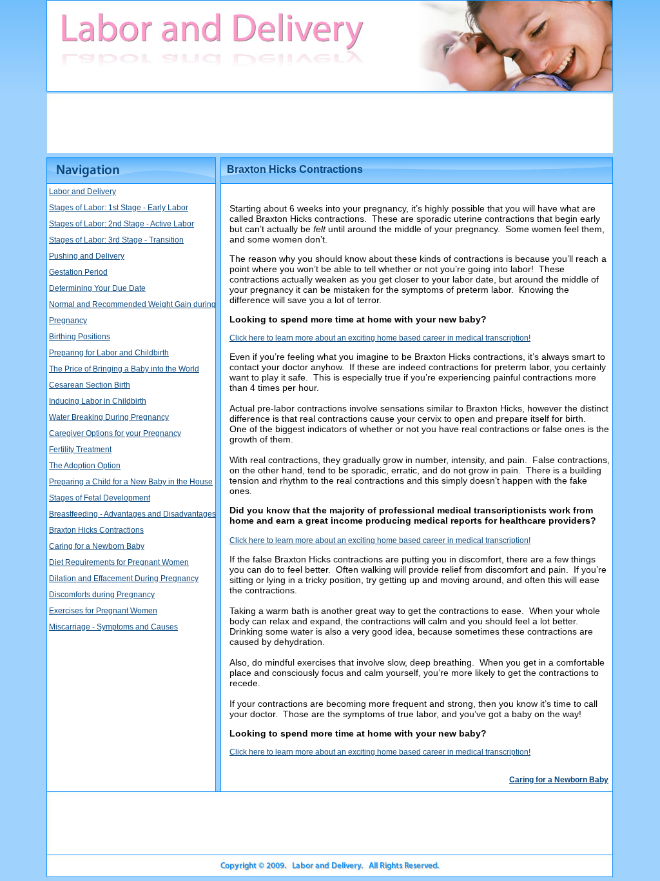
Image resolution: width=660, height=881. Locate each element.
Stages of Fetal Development (99, 497)
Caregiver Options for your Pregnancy (115, 433)
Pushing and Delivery (86, 256)
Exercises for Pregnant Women (103, 610)
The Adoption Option (85, 465)
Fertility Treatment (80, 449)
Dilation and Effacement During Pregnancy (124, 578)
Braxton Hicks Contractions (96, 530)
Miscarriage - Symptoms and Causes (113, 626)
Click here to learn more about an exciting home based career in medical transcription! (379, 337)
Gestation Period (78, 272)
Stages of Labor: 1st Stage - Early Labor (118, 207)
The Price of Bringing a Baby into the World (124, 368)
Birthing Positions (79, 336)
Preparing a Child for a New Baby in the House (131, 481)
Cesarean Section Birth (89, 385)
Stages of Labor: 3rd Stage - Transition (116, 239)
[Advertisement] (330, 123)
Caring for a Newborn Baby (96, 546)
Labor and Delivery (82, 191)
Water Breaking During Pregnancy (109, 417)
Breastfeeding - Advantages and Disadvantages (132, 514)
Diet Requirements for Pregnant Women (119, 562)
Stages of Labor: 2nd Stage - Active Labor (121, 223)
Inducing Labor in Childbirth (97, 401)
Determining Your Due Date (97, 288)
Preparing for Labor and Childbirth (109, 352)
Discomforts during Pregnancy (102, 594)
